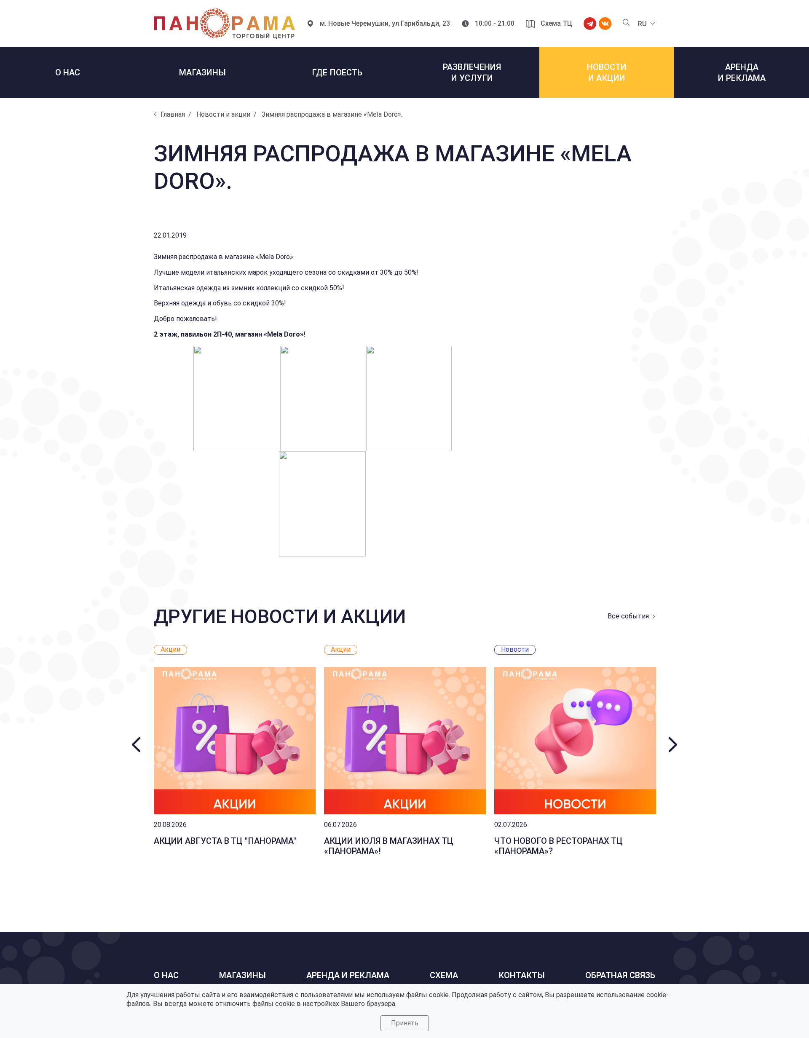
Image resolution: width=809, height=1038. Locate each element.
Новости (515, 649)
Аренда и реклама (347, 975)
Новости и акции (223, 114)
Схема (444, 975)
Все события (628, 616)
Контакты (521, 975)
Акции (170, 649)
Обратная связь (620, 975)
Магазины (242, 975)
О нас (166, 975)
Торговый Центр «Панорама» (224, 23)
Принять (404, 1023)
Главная (173, 114)
